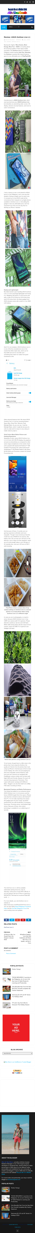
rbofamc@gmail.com (14, 1179)
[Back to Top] (17, 1230)
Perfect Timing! (16, 969)
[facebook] (25, 2)
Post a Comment (11, 953)
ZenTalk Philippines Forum (19, 908)
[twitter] (27, 2)
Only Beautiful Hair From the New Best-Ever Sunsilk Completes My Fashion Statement (21, 988)
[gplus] (30, 2)
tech (5, 41)
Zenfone (9, 41)
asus (25, 39)
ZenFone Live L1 (16, 41)
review (28, 39)
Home (4, 27)
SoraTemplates (13, 1224)
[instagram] (33, 2)
